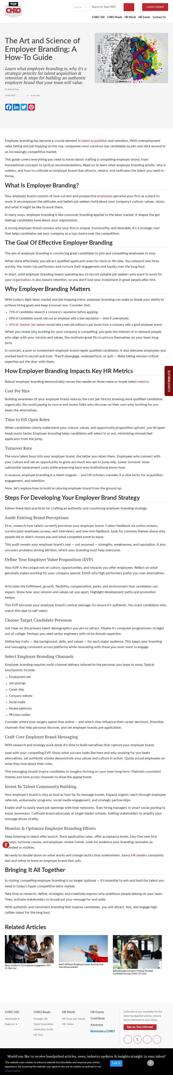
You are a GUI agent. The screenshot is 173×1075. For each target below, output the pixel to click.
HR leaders (139, 855)
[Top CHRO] (13, 8)
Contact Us (159, 17)
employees (105, 196)
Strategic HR (40, 1019)
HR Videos (68, 1024)
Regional (10, 1024)
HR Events (144, 17)
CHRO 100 (98, 17)
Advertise (97, 1025)
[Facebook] (128, 1039)
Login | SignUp (155, 7)
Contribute (98, 1018)
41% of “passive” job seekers (27, 324)
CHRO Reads (114, 17)
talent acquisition (94, 140)
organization (21, 280)
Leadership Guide (43, 1029)
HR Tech (38, 1035)
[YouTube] (147, 1039)
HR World (130, 17)
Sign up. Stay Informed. (140, 1027)
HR (89, 475)
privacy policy (13, 1071)
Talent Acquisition (44, 1024)
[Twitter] (138, 1039)
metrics (143, 381)
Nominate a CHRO (103, 1031)
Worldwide (11, 1019)
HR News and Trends (73, 1019)
